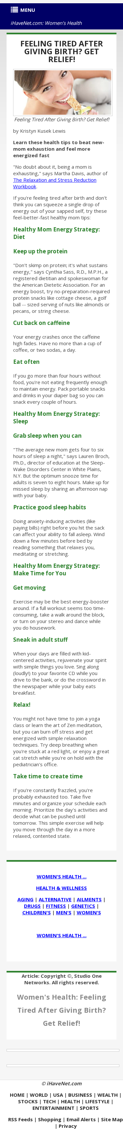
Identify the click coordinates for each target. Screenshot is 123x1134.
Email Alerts (81, 1119)
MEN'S (64, 912)
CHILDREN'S (36, 912)
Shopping (49, 1119)
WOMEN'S (89, 912)
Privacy (68, 1126)
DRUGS (32, 906)
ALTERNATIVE (55, 899)
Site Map (112, 1119)
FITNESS (56, 906)
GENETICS (83, 906)
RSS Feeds (20, 1119)
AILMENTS (89, 899)
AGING (25, 899)
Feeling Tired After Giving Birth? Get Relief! (61, 51)
